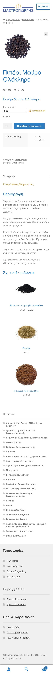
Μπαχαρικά (28, 19)
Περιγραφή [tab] (9, 176)
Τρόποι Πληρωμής (16, 604)
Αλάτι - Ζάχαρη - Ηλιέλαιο (20, 460)
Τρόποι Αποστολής (16, 599)
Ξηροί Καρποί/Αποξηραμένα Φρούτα (24, 465)
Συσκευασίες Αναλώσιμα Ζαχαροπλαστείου (19, 494)
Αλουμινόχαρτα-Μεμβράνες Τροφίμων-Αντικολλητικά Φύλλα (26, 525)
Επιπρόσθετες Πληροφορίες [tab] (18, 184)
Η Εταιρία (12, 560)
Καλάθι (40, 667)
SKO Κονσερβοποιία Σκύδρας (21, 488)
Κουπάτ (10, 500)
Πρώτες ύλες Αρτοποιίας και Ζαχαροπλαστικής (20, 431)
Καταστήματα (14, 566)
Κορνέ (9, 505)
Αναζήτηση (26, 669)
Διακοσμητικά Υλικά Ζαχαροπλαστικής (26, 456)
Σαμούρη (10, 451)
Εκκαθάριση (38, 110)
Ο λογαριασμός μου (9, 669)
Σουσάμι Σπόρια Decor (17, 474)
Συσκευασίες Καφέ (16, 509)
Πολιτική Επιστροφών (18, 637)
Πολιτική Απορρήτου (17, 632)
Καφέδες (10, 479)
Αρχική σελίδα (13, 19)
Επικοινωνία (13, 576)
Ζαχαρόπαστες (14, 442)
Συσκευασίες (10, 107)
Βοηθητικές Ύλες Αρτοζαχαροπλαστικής (26, 437)
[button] (46, 34)
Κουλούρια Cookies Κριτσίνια (21, 484)
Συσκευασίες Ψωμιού (16, 519)
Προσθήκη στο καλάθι (29, 125)
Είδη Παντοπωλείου (16, 535)
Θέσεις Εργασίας (16, 571)
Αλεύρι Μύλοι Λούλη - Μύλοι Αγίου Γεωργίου (24, 424)
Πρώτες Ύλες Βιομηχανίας (19, 531)
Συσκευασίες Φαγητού (17, 514)
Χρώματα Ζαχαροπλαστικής (20, 447)
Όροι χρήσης (13, 627)
